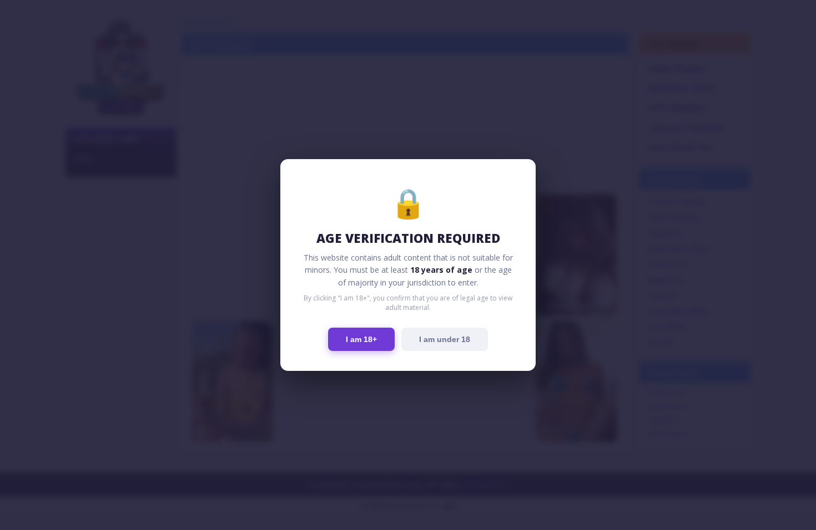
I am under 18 (444, 339)
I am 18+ (361, 339)
